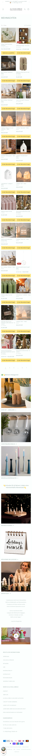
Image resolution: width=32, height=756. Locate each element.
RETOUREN (5, 663)
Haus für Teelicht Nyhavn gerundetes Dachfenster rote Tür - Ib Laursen (8, 352)
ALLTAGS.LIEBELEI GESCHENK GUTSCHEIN (13, 698)
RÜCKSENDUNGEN (7, 677)
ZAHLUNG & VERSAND (8, 660)
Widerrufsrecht (26, 746)
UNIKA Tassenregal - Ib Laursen (22, 45)
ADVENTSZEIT (5, 593)
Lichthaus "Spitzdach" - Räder (22, 127)
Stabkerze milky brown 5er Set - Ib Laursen (23, 73)
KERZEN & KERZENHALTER (9, 478)
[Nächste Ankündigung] (29, 2)
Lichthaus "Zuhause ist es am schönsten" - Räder (7, 128)
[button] (3, 9)
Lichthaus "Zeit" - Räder (21, 183)
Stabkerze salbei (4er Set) (6, 294)
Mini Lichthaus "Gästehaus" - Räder (7, 73)
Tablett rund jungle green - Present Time (7, 240)
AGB (4, 667)
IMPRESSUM (6, 656)
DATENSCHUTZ (6, 674)
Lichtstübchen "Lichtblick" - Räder (23, 294)
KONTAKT (5, 691)
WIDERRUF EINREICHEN (9, 681)
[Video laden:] (16, 636)
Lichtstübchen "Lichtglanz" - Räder (7, 184)
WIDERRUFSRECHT (7, 670)
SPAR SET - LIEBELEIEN (8, 410)
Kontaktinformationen (26, 749)
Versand (18, 749)
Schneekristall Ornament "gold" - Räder (23, 267)
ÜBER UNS (5, 694)
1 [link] (5, 368)
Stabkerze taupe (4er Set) (6, 211)
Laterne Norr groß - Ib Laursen (22, 100)
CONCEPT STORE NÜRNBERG (10, 701)
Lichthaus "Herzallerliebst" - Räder (22, 156)
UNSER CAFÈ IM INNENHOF (9, 705)
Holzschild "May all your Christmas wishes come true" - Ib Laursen (8, 323)
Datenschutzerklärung (7, 749)
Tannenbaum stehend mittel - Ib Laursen (23, 351)
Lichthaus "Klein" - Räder (21, 321)
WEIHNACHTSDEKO (6, 525)
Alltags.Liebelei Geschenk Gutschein (6, 45)
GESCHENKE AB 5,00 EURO (9, 559)
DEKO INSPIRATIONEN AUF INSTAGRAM (12, 712)
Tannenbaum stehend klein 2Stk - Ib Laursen (23, 212)
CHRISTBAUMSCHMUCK (8, 444)
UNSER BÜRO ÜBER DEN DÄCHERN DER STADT (14, 709)
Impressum (16, 751)
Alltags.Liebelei (10, 746)
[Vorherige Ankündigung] (3, 2)
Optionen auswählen (8, 53)
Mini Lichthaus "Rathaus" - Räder (8, 267)
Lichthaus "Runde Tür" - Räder (22, 239)
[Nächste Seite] (26, 367)
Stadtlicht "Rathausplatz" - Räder (8, 155)
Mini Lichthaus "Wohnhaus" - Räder (7, 100)
